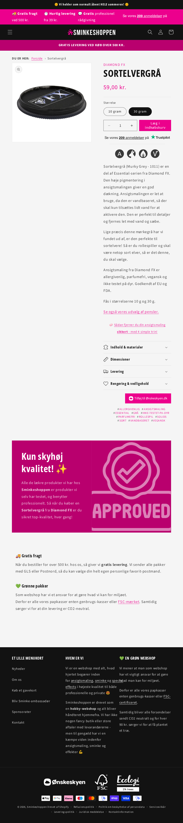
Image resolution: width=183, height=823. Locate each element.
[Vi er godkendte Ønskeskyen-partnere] (64, 783)
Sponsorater (21, 712)
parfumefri (126, 417)
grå (136, 413)
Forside (37, 58)
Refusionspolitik (84, 807)
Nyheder (18, 668)
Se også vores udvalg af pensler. (131, 311)
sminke (101, 680)
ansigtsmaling (154, 409)
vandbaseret (139, 421)
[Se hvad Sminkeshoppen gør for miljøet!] (128, 783)
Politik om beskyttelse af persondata (122, 807)
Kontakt (18, 722)
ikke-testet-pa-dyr (155, 413)
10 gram (115, 111)
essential (122, 413)
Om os (17, 679)
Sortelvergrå (56, 58)
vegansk (159, 421)
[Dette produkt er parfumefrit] (143, 155)
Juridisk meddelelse (91, 812)
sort (122, 421)
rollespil (146, 417)
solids (162, 417)
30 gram (140, 111)
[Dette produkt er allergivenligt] (119, 155)
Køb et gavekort (24, 690)
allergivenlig (129, 409)
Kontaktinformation (121, 812)
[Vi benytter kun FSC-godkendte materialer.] (101, 783)
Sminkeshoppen (37, 807)
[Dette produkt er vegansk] (155, 155)
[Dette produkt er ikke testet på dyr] (131, 155)
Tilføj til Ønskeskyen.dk (150, 398)
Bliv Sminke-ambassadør (31, 701)
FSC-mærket (128, 601)
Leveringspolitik (64, 812)
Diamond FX (114, 64)
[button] (10, 32)
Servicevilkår (157, 807)
